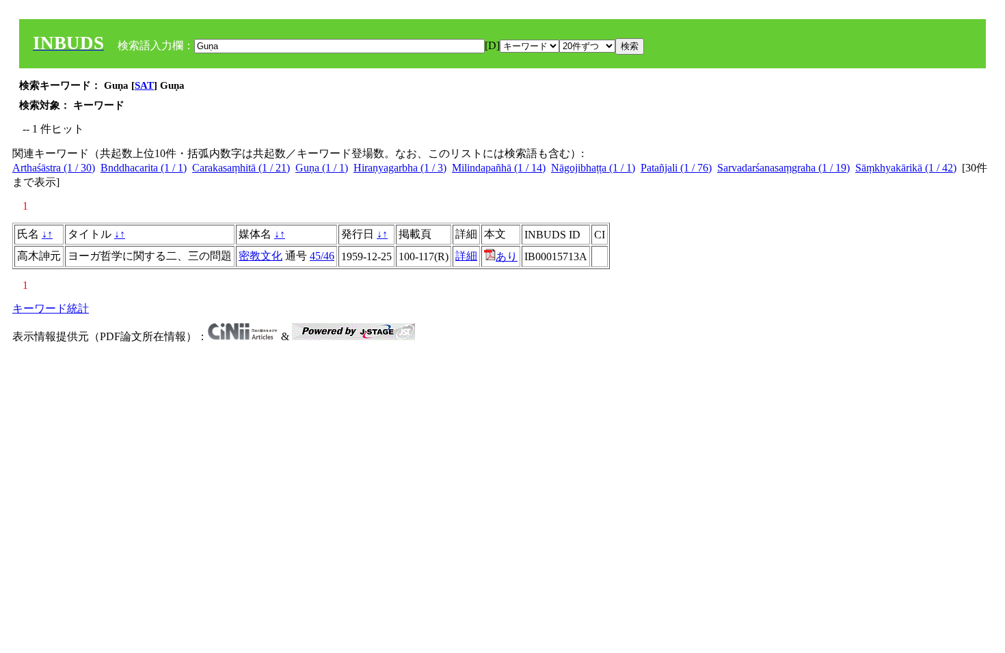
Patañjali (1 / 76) (676, 167)
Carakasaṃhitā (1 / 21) (241, 167)
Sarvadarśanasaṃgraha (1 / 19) (783, 167)
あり (507, 256)
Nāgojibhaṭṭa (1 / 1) (593, 167)
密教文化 (260, 256)
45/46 (322, 256)
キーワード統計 (50, 308)
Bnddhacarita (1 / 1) (143, 167)
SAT (144, 85)
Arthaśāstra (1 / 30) (53, 167)
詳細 (466, 256)
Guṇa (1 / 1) (321, 167)
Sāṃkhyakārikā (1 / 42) (905, 167)
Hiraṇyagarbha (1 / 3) (399, 167)
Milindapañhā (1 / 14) (499, 167)
